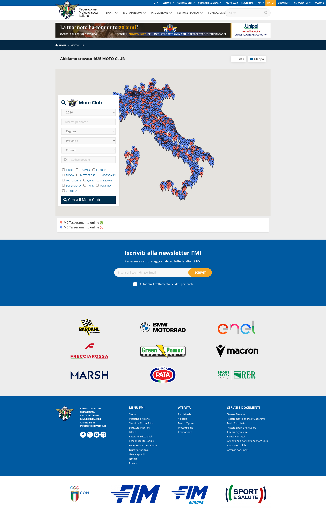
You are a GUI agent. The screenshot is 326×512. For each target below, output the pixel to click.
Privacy (133, 463)
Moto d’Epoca (186, 423)
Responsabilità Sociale (141, 441)
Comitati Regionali (208, 2)
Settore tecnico (188, 12)
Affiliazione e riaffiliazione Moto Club (247, 441)
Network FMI (301, 2)
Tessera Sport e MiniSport (241, 427)
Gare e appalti (137, 454)
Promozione (159, 12)
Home (62, 45)
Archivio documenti (238, 450)
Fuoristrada (184, 414)
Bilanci (132, 432)
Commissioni (184, 2)
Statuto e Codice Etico (141, 423)
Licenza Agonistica (237, 432)
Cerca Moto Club (236, 445)
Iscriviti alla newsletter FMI (163, 253)
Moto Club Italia (236, 423)
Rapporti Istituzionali (140, 436)
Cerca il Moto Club (83, 199)
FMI (154, 2)
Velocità (182, 418)
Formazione (216, 12)
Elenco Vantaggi (236, 436)
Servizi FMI (247, 2)
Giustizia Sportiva (138, 450)
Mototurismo (132, 12)
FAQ (259, 2)
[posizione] (65, 159)
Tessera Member (236, 414)
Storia (132, 414)
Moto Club (232, 2)
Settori (167, 2)
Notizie (133, 458)
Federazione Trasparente (143, 445)
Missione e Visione (139, 418)
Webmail (319, 2)
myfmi (270, 2)
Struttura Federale (139, 427)
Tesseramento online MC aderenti (246, 418)
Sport (110, 12)
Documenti (284, 2)
